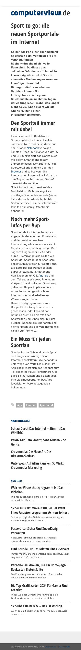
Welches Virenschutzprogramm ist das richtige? (37, 489)
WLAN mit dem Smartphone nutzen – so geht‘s (38, 442)
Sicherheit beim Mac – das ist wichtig (36, 606)
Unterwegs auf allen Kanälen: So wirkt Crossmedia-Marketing (37, 465)
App (19, 405)
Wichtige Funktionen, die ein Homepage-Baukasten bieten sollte (38, 567)
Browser (16, 171)
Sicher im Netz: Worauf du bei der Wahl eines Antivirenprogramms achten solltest (40, 510)
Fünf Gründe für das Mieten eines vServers (40, 549)
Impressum (50, 646)
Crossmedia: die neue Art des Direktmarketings (31, 453)
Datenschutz (64, 646)
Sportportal (46, 405)
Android (43, 275)
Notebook (33, 147)
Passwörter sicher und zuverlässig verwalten (34, 530)
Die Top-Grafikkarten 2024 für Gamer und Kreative (39, 587)
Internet (31, 405)
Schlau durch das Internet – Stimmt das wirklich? (38, 430)
